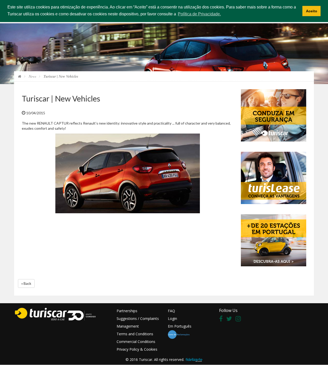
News (32, 76)
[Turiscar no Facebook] (222, 319)
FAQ (171, 310)
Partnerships (127, 310)
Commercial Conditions (136, 341)
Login (172, 318)
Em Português (179, 326)
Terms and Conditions (135, 333)
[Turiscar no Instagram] (239, 319)
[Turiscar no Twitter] (230, 319)
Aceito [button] (311, 11)
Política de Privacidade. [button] (199, 14)
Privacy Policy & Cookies (137, 349)
